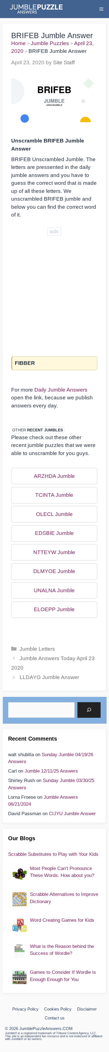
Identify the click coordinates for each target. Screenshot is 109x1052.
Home (18, 43)
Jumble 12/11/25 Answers (51, 771)
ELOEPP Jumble (54, 609)
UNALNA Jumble (54, 590)
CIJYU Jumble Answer (72, 813)
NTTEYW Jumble (54, 552)
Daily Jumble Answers (60, 390)
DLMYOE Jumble (54, 571)
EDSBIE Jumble (54, 533)
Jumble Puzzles (50, 43)
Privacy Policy (25, 1009)
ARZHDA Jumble (54, 476)
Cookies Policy (58, 1009)
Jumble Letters (37, 649)
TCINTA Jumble (54, 495)
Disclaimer (87, 1009)
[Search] (88, 710)
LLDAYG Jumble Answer (49, 677)
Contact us (55, 1018)
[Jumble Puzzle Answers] (35, 9)
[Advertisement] (54, 291)
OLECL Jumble (54, 514)
